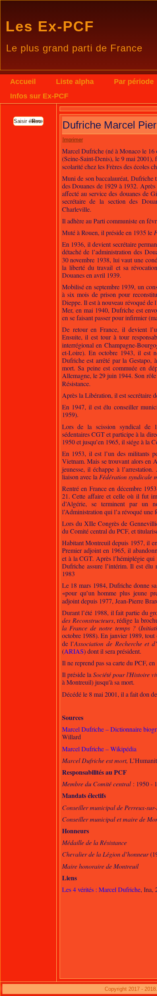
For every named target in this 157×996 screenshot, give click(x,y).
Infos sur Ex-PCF (39, 96)
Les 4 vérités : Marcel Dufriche (101, 889)
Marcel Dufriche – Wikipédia (99, 748)
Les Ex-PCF (50, 26)
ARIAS (74, 651)
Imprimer (72, 140)
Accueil (23, 82)
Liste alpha (75, 82)
